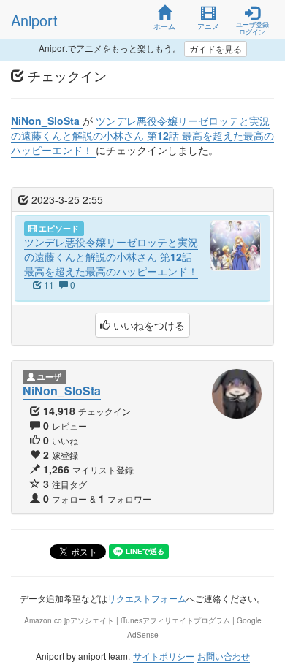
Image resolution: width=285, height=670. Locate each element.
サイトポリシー (163, 656)
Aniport (34, 20)
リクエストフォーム (146, 598)
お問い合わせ (223, 656)
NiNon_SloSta (62, 390)
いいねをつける (147, 325)
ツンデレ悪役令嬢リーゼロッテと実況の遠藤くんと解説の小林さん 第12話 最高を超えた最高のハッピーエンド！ (111, 256)
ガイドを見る (215, 48)
